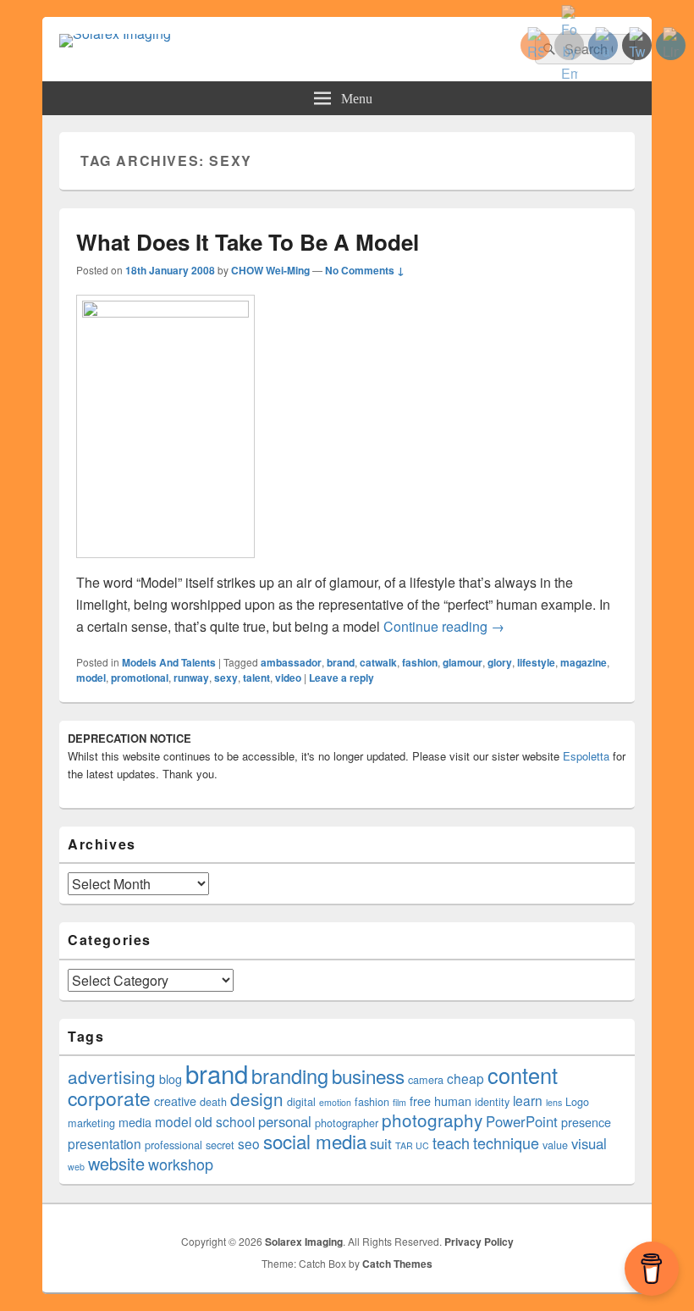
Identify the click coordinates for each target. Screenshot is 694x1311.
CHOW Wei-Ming (270, 270)
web (76, 1166)
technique (506, 1142)
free (420, 1100)
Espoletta (586, 756)
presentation (104, 1143)
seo (249, 1143)
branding (289, 1075)
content (522, 1074)
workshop (180, 1164)
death (213, 1101)
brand (341, 662)
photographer (346, 1123)
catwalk (378, 662)
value (555, 1145)
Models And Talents (169, 662)
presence (586, 1122)
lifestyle (536, 662)
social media (314, 1140)
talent (256, 677)
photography (432, 1119)
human (452, 1100)
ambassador (291, 662)
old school (225, 1121)
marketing (91, 1123)
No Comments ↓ (365, 270)
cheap (465, 1078)
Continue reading (443, 626)
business (368, 1075)
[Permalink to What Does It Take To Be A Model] (165, 312)
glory (499, 662)
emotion (335, 1102)
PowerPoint (522, 1121)
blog (170, 1078)
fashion (420, 662)
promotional (139, 677)
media (134, 1122)
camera (425, 1079)
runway (191, 677)
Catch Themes (397, 1263)
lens (554, 1102)
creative (175, 1100)
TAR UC (412, 1145)
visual (589, 1143)
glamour (462, 662)
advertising (112, 1076)
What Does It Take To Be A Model (247, 241)
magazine (583, 662)
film (399, 1102)
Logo (577, 1101)
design (257, 1098)
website (116, 1163)
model (91, 677)
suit (381, 1143)
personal (284, 1121)
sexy (226, 677)
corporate (109, 1098)
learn (528, 1100)
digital (301, 1101)
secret (220, 1145)
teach (451, 1142)
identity (492, 1101)
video (288, 677)
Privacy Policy (479, 1241)
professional (173, 1145)
